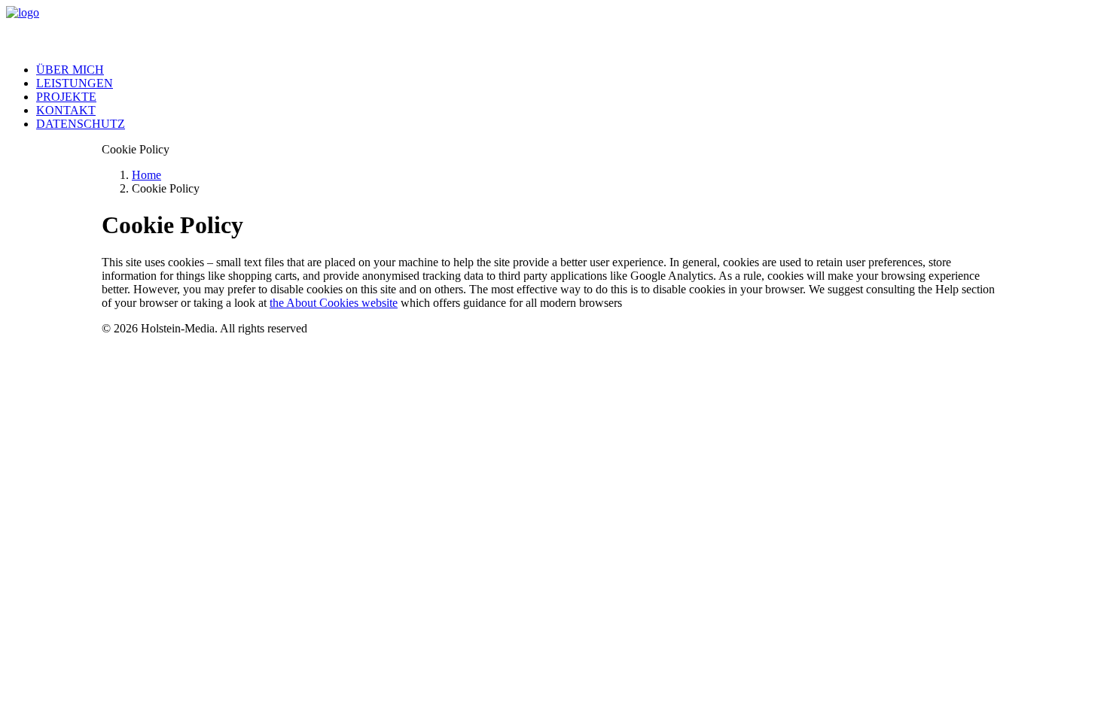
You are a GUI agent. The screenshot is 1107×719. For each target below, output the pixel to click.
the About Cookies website (334, 302)
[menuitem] (568, 70)
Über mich (70, 69)
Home (146, 174)
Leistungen (74, 83)
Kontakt (66, 110)
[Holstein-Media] (553, 28)
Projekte (66, 96)
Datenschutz (80, 123)
